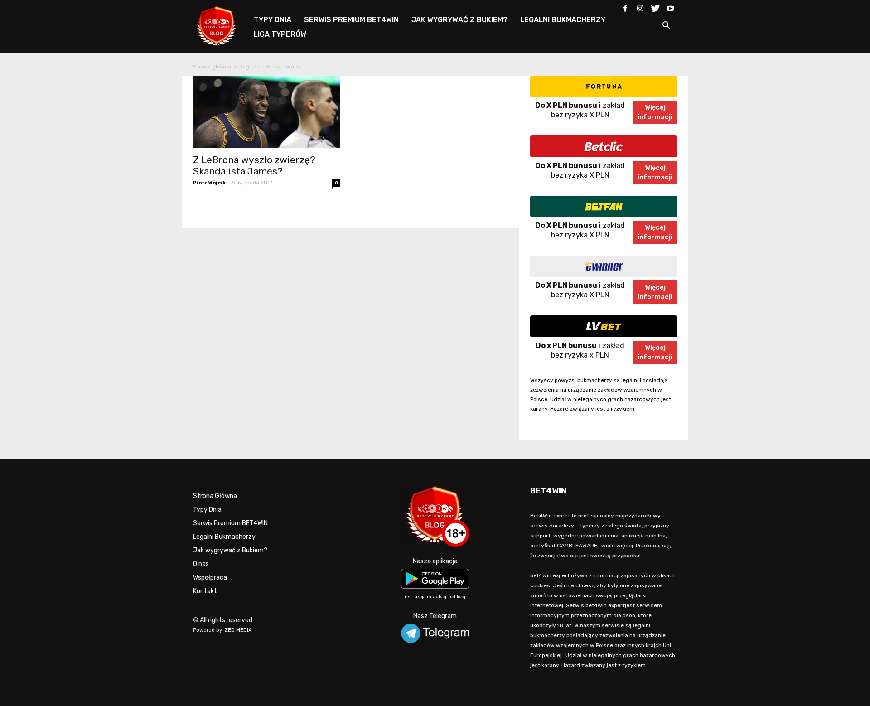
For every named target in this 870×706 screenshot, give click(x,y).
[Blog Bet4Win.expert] (221, 24)
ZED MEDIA (238, 630)
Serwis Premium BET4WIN (230, 523)
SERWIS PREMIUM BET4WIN (351, 19)
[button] (666, 27)
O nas (201, 564)
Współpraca (210, 577)
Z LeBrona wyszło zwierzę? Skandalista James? (254, 165)
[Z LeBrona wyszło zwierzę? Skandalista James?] (266, 112)
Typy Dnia (207, 509)
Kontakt (205, 591)
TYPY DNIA (272, 19)
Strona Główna (215, 496)
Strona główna (212, 66)
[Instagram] (640, 6)
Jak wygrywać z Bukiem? (230, 550)
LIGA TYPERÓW (280, 34)
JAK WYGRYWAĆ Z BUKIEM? (459, 19)
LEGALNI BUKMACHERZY (562, 19)
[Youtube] (670, 6)
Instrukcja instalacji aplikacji (435, 597)
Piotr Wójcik (209, 183)
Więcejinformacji (655, 112)
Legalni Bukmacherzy (224, 537)
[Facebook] (625, 6)
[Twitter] (655, 6)
